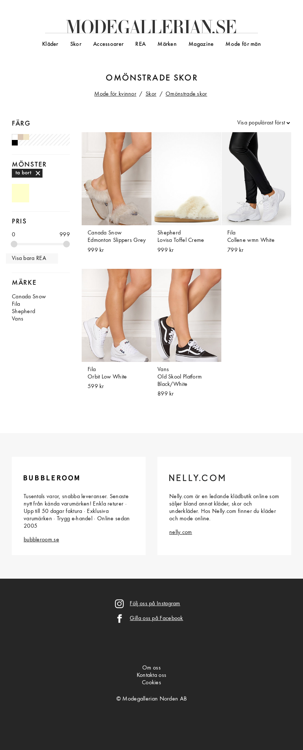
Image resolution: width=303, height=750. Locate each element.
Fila (16, 304)
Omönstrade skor (186, 94)
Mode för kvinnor (115, 94)
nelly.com (180, 532)
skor (186, 78)
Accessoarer (108, 44)
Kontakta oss (152, 675)
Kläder (50, 44)
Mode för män (243, 44)
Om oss (151, 668)
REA (140, 44)
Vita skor (15, 137)
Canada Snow (29, 297)
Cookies (151, 683)
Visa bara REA (29, 258)
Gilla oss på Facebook (156, 618)
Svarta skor (15, 143)
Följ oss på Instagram (155, 604)
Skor (75, 44)
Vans (17, 319)
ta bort (23, 173)
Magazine (201, 44)
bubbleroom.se (41, 540)
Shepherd (23, 312)
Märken (167, 44)
